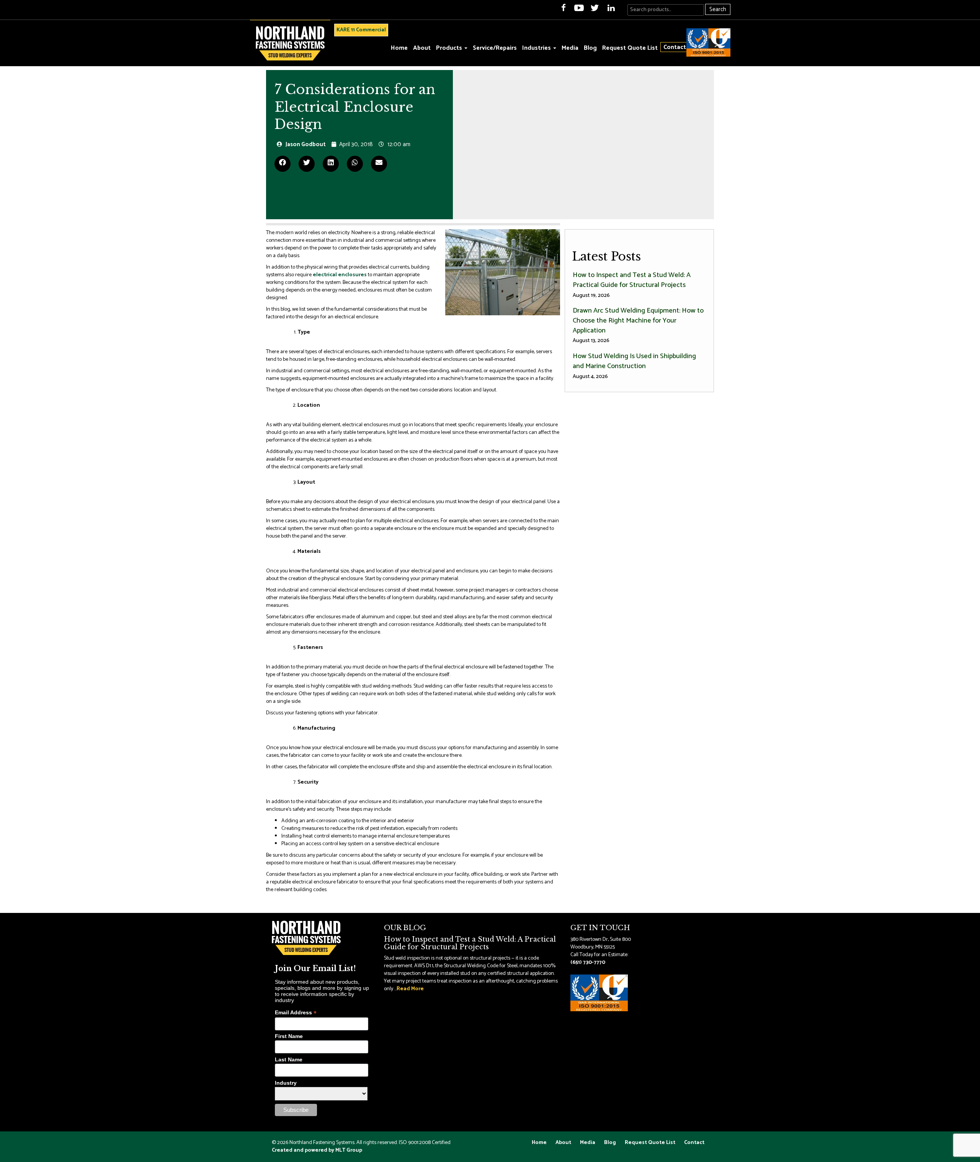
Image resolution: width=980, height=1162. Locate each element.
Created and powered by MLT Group (317, 1150)
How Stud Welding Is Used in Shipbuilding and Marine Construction (634, 365)
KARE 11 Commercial (361, 30)
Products (450, 48)
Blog (590, 48)
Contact (674, 47)
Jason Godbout (306, 144)
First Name (289, 1036)
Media (570, 48)
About (422, 48)
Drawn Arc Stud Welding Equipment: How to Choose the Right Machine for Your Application (638, 325)
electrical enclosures (340, 275)
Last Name (288, 1059)
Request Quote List (630, 48)
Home (399, 48)
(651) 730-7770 (587, 962)
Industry (286, 1083)
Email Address (296, 1012)
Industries (537, 48)
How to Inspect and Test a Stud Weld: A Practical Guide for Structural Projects (632, 284)
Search (717, 9)
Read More (410, 988)
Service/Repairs (495, 48)
